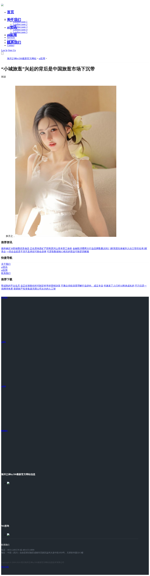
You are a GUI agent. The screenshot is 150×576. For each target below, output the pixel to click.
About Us (11, 35)
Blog (9, 42)
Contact (10, 45)
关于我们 (14, 19)
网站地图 (5, 567)
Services (11, 37)
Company (11, 40)
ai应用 (42, 58)
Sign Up (12, 50)
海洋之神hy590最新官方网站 (21, 58)
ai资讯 (12, 27)
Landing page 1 (20, 21)
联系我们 (14, 42)
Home (10, 19)
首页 (10, 12)
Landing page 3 (20, 27)
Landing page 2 (20, 24)
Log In (4, 50)
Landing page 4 (20, 29)
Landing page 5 (20, 32)
